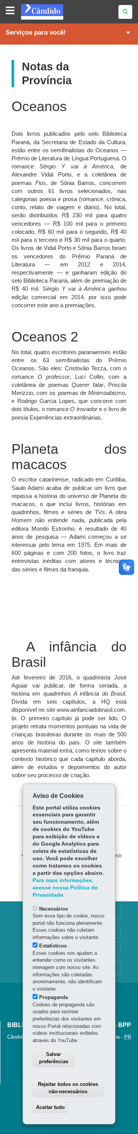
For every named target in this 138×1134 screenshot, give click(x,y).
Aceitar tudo (50, 1107)
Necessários (53, 909)
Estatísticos (53, 946)
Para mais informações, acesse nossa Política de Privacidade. (65, 888)
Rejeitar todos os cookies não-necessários (68, 1087)
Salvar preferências (53, 1057)
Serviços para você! (36, 32)
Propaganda (53, 997)
